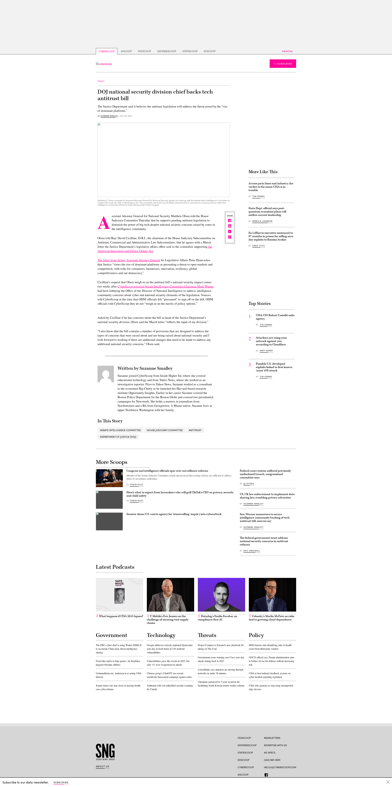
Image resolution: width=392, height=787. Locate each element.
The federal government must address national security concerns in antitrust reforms (264, 541)
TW (271, 774)
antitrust (195, 430)
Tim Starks (258, 196)
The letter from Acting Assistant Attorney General (129, 260)
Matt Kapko (266, 350)
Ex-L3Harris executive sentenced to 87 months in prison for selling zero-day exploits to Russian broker (271, 236)
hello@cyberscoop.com (280, 767)
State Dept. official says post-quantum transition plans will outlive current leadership (267, 211)
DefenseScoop (166, 51)
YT (288, 774)
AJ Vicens (248, 483)
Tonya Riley (136, 484)
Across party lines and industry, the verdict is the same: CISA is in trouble (271, 187)
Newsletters (272, 737)
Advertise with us (275, 745)
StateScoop (190, 51)
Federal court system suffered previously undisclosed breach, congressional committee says (265, 474)
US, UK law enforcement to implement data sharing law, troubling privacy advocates (267, 496)
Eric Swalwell (251, 550)
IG (282, 774)
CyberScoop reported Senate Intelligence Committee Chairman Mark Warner (166, 286)
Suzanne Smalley (109, 116)
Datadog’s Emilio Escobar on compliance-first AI (217, 618)
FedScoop (144, 51)
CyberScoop (106, 51)
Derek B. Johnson (262, 221)
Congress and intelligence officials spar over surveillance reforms (167, 471)
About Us (102, 766)
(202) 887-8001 (272, 759)
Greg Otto (258, 245)
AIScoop (126, 51)
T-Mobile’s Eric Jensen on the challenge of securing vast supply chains (167, 619)
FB (265, 774)
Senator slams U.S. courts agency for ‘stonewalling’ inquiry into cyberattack (173, 514)
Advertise (287, 51)
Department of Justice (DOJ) (118, 436)
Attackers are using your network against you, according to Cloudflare (271, 341)
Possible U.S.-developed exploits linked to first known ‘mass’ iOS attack (274, 367)
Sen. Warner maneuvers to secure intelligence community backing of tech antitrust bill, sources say (265, 517)
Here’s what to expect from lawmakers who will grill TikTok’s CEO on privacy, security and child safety (180, 494)
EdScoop (210, 51)
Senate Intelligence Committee (120, 430)
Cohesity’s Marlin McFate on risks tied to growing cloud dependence (271, 618)
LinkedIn (277, 774)
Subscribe (284, 63)
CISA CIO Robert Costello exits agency (275, 317)
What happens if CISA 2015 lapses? (120, 616)
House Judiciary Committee (165, 430)
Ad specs (269, 752)
